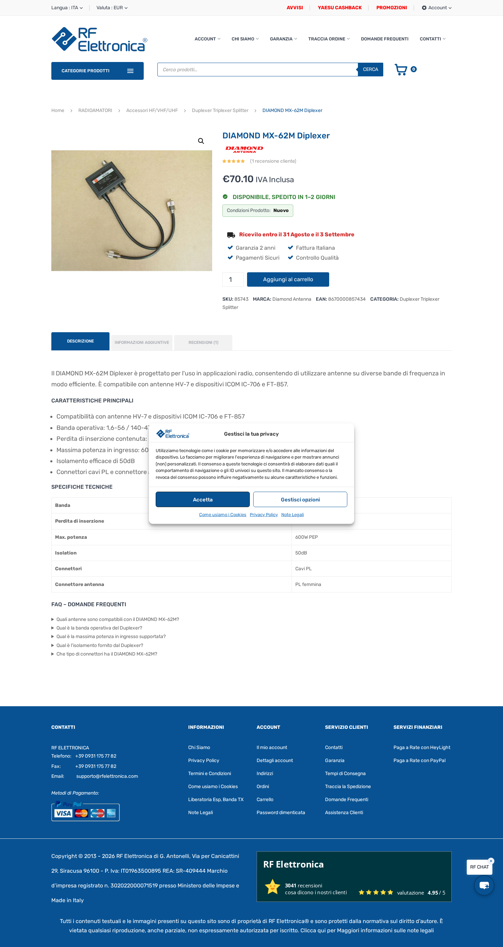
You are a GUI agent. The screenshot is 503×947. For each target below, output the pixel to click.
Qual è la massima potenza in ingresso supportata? (111, 636)
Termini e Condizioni (209, 773)
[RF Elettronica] (99, 39)
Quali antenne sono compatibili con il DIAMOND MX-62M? (117, 619)
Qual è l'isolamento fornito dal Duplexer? (99, 645)
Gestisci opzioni (300, 499)
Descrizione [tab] (80, 341)
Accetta (203, 499)
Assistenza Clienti (344, 812)
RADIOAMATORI (95, 110)
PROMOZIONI (391, 8)
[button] (201, 141)
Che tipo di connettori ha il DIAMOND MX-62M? (106, 654)
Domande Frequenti (385, 38)
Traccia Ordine (326, 38)
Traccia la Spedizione (348, 786)
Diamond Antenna (291, 299)
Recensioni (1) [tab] (203, 342)
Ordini (263, 786)
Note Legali (292, 514)
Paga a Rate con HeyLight (422, 747)
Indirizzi (265, 773)
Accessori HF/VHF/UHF (152, 110)
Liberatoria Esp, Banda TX (216, 799)
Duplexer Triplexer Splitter (220, 110)
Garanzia (281, 38)
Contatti (430, 38)
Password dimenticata (281, 812)
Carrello (265, 799)
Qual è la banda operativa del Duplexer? (99, 628)
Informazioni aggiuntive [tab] (142, 342)
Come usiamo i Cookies (222, 514)
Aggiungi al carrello (288, 279)
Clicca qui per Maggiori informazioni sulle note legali (367, 930)
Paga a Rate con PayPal (420, 760)
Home (57, 110)
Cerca (370, 69)
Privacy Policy (264, 514)
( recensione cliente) (273, 161)
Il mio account (272, 747)
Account (205, 38)
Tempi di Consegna (345, 773)
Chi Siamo (243, 38)
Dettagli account (275, 760)
